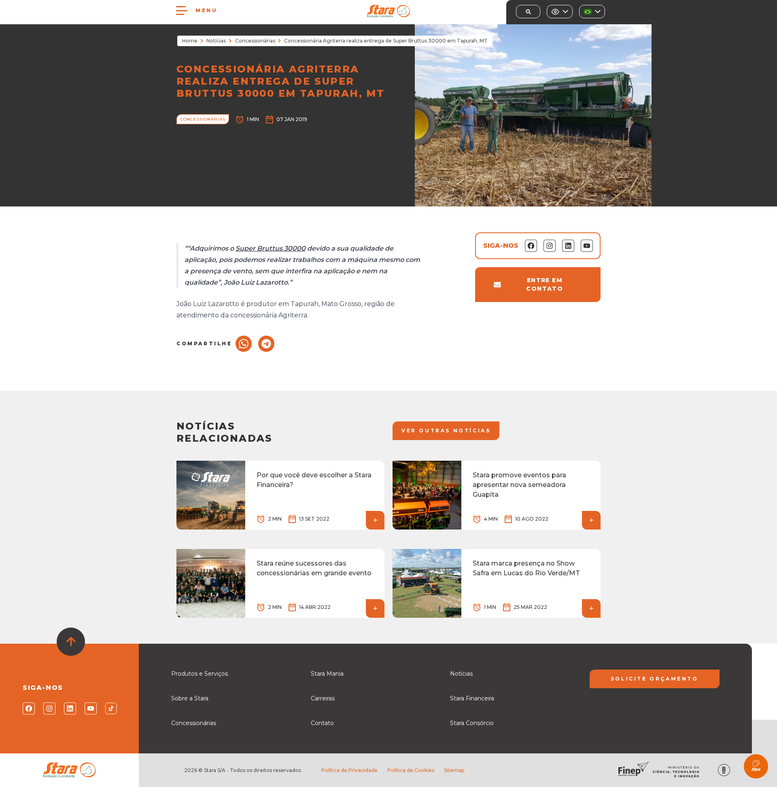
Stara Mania (327, 673)
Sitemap (454, 770)
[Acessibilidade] (560, 11)
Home (189, 41)
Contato (322, 723)
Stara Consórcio (472, 723)
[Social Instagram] (48, 708)
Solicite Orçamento (654, 679)
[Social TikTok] (110, 708)
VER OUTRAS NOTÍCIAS (445, 431)
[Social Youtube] (90, 708)
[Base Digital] (724, 770)
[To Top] (71, 641)
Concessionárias (255, 41)
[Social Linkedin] (69, 708)
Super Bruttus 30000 (271, 248)
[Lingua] (592, 11)
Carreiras (323, 698)
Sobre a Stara (189, 698)
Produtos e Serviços (199, 673)
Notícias (216, 41)
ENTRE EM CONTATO (544, 284)
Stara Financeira (472, 698)
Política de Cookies (410, 770)
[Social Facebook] (28, 708)
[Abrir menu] (181, 10)
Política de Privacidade (349, 770)
